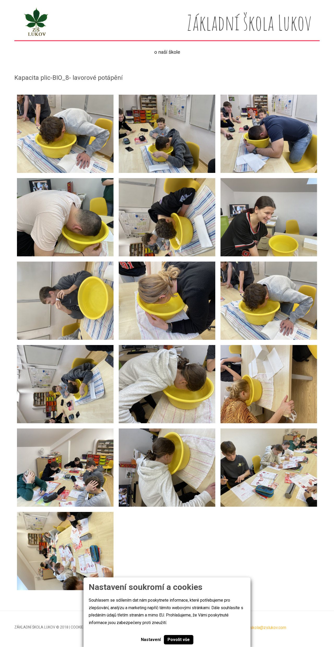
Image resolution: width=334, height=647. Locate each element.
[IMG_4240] (268, 217)
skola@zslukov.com (268, 627)
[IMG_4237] (167, 301)
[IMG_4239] (167, 217)
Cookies (78, 627)
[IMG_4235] (65, 384)
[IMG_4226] (167, 384)
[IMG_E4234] (65, 134)
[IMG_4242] (268, 134)
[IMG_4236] (65, 301)
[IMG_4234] (268, 301)
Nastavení (151, 639)
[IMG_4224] (65, 467)
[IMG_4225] (167, 467)
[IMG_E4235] (167, 134)
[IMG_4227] (268, 384)
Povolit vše (179, 639)
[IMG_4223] (65, 551)
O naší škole (167, 52)
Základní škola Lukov (34, 627)
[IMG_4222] (268, 467)
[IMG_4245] (65, 217)
